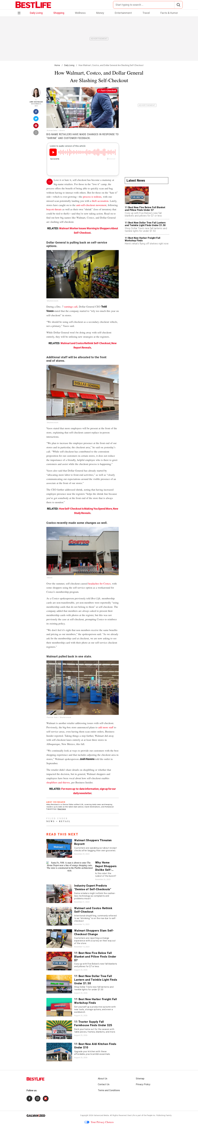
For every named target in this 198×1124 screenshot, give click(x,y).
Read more (62, 809)
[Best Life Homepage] (33, 4)
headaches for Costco (99, 583)
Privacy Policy (143, 1084)
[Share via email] (36, 133)
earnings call (70, 306)
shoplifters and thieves (58, 782)
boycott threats (54, 209)
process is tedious (92, 196)
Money (100, 12)
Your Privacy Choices (102, 1122)
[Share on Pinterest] (36, 126)
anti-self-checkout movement (91, 205)
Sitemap (140, 1078)
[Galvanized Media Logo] (36, 1115)
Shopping (58, 12)
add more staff (105, 727)
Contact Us (103, 1084)
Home (57, 65)
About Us (102, 1078)
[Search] (178, 4)
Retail (65, 821)
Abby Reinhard (36, 102)
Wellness (80, 12)
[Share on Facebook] (36, 112)
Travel (146, 12)
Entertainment (123, 12)
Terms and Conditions (109, 1090)
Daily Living (36, 12)
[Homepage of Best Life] (35, 1079)
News (50, 821)
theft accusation (100, 201)
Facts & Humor (169, 12)
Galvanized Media (101, 1115)
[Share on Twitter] (36, 119)
